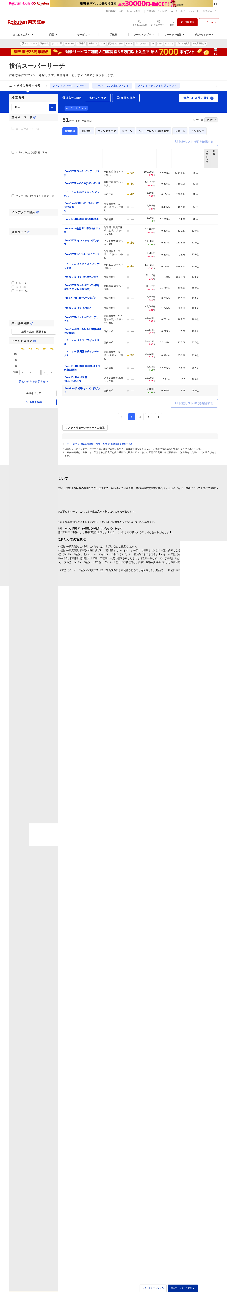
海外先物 (188, 1015)
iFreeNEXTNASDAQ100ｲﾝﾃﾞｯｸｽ (82, 183)
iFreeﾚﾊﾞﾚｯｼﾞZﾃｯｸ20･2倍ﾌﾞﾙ (80, 297)
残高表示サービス (62, 1045)
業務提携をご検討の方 (195, 1075)
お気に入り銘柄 (148, 1070)
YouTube (101, 1128)
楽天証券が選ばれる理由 (65, 884)
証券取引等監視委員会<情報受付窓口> (107, 806)
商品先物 (188, 1010)
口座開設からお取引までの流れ (69, 888)
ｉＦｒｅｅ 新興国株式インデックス (81, 353)
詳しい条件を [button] (32, 381)
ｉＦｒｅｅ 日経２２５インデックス (81, 194)
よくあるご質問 (148, 1093)
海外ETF (144, 903)
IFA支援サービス (192, 1070)
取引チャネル (103, 1085)
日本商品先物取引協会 (67, 1156)
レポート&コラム (149, 1055)
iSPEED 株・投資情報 (108, 1065)
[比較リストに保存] (214, 173)
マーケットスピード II (108, 1041)
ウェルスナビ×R (61, 978)
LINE (98, 1133)
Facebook (101, 1143)
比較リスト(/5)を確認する (196, 141)
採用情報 (188, 1060)
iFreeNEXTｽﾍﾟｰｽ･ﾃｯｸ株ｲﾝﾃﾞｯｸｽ (81, 254)
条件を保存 (35, 402)
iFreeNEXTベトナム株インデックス (81, 319)
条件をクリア (33, 393)
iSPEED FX (102, 1070)
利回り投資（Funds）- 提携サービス (108, 985)
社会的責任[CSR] (192, 1055)
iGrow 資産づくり (106, 1036)
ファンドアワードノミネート (69, 85)
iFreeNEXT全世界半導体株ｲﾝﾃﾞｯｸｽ (82, 230)
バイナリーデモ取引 (194, 983)
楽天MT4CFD (147, 1006)
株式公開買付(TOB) (107, 933)
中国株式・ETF (148, 921)
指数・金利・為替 (149, 1036)
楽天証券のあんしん (63, 898)
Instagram (101, 1123)
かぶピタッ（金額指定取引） (113, 898)
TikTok (99, 1148)
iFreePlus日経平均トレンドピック (82, 390)
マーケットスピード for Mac (112, 1060)
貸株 (98, 913)
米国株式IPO (147, 898)
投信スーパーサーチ (194, 908)
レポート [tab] (180, 131)
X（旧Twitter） (104, 1138)
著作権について (37, 810)
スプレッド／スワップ (152, 978)
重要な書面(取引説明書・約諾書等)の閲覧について (55, 796)
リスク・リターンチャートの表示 (85, 427)
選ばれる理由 (190, 884)
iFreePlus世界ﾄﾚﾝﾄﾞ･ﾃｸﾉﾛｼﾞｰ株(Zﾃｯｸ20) (81, 205)
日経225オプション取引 (196, 1005)
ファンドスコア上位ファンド (112, 85)
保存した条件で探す (198, 97)
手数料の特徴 (103, 884)
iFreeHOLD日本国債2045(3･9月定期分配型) (82, 368)
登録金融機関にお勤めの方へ (44, 806)
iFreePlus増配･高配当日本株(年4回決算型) (82, 331)
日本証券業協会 (22, 1156)
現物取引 (101, 888)
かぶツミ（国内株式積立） (112, 903)
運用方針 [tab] (86, 131)
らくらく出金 (59, 1041)
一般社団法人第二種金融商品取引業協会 (94, 1156)
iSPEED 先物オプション (109, 1075)
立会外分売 (102, 943)
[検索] (52, 107)
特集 (142, 1060)
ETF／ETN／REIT (106, 923)
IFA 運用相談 (191, 1065)
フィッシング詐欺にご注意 (43, 801)
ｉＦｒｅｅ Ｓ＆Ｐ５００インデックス (81, 266)
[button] (85, 109)
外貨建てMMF (191, 888)
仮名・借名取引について (157, 806)
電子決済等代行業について (198, 1050)
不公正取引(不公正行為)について (104, 796)
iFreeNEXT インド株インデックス (81, 242)
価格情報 (101, 1004)
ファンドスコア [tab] (107, 131)
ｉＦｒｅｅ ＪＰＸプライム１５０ (81, 342)
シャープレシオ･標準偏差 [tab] (154, 131)
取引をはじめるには (151, 973)
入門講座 (145, 983)
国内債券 (101, 973)
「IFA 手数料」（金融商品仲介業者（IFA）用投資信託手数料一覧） (99, 443)
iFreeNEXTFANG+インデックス (82, 171)
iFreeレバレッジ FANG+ (77, 307)
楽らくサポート (148, 1102)
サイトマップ (190, 1080)
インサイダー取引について (158, 796)
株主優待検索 (147, 1041)
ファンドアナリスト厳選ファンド (157, 85)
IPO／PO (101, 928)
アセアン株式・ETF (151, 926)
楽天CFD (145, 1001)
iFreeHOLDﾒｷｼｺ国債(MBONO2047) (75, 379)
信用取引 (101, 908)
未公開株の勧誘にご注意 (99, 801)
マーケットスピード (107, 1050)
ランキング (189, 903)
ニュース (145, 1050)
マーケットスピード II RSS (111, 1045)
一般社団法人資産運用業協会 (123, 1156)
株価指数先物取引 (193, 1000)
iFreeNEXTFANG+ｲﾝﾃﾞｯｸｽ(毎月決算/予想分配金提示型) (81, 287)
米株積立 (145, 893)
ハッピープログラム (63, 1055)
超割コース (58, 1073)
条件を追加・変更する (33, 331)
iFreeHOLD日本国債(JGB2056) (81, 219)
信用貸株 (102, 918)
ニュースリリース (193, 1041)
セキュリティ (190, 1045)
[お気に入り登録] (207, 173)
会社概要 (188, 1036)
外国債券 (101, 978)
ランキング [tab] (197, 131)
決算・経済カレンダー (152, 1065)
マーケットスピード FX (109, 1055)
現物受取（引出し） (107, 1009)
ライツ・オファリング (108, 953)
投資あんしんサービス (64, 1050)
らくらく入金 (59, 1036)
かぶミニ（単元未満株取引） (113, 893)
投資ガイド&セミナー (64, 893)
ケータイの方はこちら (108, 1080)
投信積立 (188, 893)
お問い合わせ (147, 1097)
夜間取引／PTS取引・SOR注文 (113, 938)
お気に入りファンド (153, 1288)
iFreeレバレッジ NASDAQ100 (81, 276)
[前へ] (46, 85)
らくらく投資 (59, 983)
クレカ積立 (189, 898)
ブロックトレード (106, 948)
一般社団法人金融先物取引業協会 (43, 1156)
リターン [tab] (127, 131)
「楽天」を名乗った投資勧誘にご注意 (164, 801)
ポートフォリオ (148, 1075)
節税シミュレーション (64, 1010)
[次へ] (216, 85)
